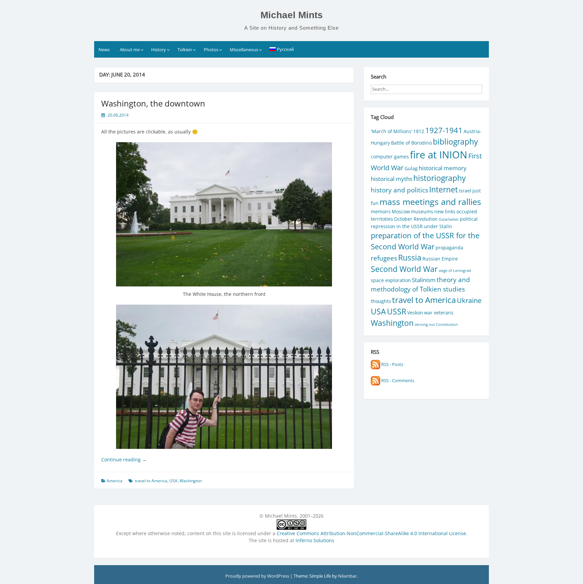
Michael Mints (291, 15)
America (114, 481)
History (158, 50)
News (104, 50)
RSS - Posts (391, 364)
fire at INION (438, 154)
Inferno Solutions (315, 540)
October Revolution (416, 219)
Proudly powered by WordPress (257, 576)
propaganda (449, 247)
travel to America (151, 481)
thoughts (381, 301)
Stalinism (424, 280)
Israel (465, 190)
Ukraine (469, 300)
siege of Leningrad (455, 270)
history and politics (399, 190)
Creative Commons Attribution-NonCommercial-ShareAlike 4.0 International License (371, 533)
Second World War (404, 269)
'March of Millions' (391, 131)
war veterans (438, 312)
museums (422, 211)
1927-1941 (444, 130)
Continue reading (124, 459)
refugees (384, 258)
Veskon (415, 312)
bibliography (455, 141)
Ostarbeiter (449, 219)
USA (173, 481)
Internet (443, 189)
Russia (409, 257)
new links (444, 211)
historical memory (443, 168)
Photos (211, 50)
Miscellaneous (244, 50)
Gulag (411, 168)
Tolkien (184, 50)
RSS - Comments (397, 380)
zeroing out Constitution (436, 324)
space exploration (391, 280)
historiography (439, 178)
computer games (390, 156)
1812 (418, 131)
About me (130, 50)
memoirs (381, 211)
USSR (396, 311)
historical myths (391, 179)
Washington (190, 481)
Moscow (401, 211)
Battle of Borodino (411, 143)
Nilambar (347, 576)
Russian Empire (440, 258)
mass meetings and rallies (430, 201)
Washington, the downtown (153, 103)
